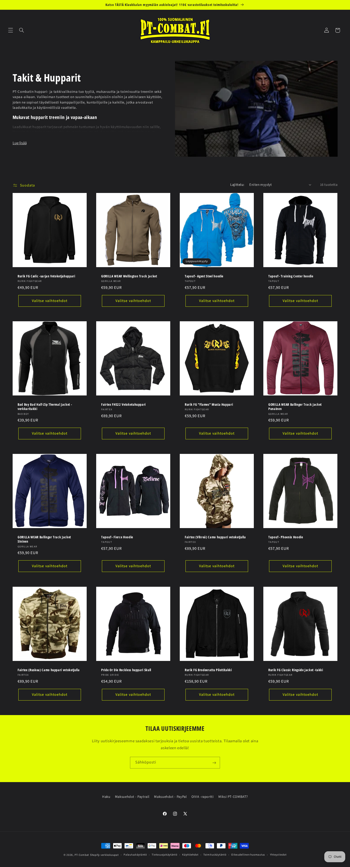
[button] (10, 30)
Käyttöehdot (190, 855)
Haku (106, 796)
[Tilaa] (214, 762)
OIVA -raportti (202, 796)
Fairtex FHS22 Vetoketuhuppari (123, 404)
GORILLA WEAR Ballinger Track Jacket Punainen (295, 406)
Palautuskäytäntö (135, 855)
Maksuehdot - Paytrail (132, 796)
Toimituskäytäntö (214, 855)
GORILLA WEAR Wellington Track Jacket (129, 276)
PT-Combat (82, 855)
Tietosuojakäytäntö (164, 855)
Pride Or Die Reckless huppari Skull (126, 670)
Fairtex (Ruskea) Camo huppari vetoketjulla (49, 670)
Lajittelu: (237, 184)
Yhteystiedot (278, 855)
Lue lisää (20, 143)
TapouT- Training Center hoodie (290, 276)
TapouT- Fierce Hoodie (117, 537)
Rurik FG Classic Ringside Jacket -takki (295, 670)
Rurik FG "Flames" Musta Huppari (209, 404)
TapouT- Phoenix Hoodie (285, 537)
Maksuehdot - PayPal (170, 796)
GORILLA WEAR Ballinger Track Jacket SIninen (44, 539)
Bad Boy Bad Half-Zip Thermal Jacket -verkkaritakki (45, 406)
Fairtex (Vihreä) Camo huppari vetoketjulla (215, 537)
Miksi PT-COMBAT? (233, 796)
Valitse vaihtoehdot (49, 300)
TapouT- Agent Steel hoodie (204, 276)
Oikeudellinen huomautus (248, 855)
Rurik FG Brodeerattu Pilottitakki (208, 670)
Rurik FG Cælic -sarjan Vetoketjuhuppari (46, 276)
